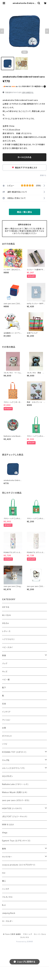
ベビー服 (6, 679)
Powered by (21, 942)
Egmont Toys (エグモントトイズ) (16, 840)
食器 (4, 655)
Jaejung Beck (8, 913)
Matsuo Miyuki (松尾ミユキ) (14, 792)
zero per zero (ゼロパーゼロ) (15, 800)
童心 (4, 881)
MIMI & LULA (8, 824)
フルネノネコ (7, 897)
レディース (6, 631)
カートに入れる (24, 157)
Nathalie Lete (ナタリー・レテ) (15, 784)
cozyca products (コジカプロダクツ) (18, 865)
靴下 (4, 687)
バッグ (4, 663)
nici (3, 873)
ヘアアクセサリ (8, 639)
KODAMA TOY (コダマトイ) (14, 752)
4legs (4, 832)
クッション (6, 720)
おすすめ (5, 607)
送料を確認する (28, 92)
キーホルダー (7, 921)
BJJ (4, 905)
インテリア (6, 712)
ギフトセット (7, 736)
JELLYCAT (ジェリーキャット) (14, 816)
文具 (4, 704)
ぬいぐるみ (6, 615)
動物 (4, 849)
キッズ (4, 671)
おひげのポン (7, 776)
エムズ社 (5, 760)
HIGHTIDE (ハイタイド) (12, 808)
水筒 (4, 728)
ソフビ (4, 744)
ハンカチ (5, 889)
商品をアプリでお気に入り (26, 167)
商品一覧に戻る (24, 212)
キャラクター (7, 857)
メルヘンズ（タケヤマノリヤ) (13, 768)
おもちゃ (5, 623)
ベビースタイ (7, 647)
